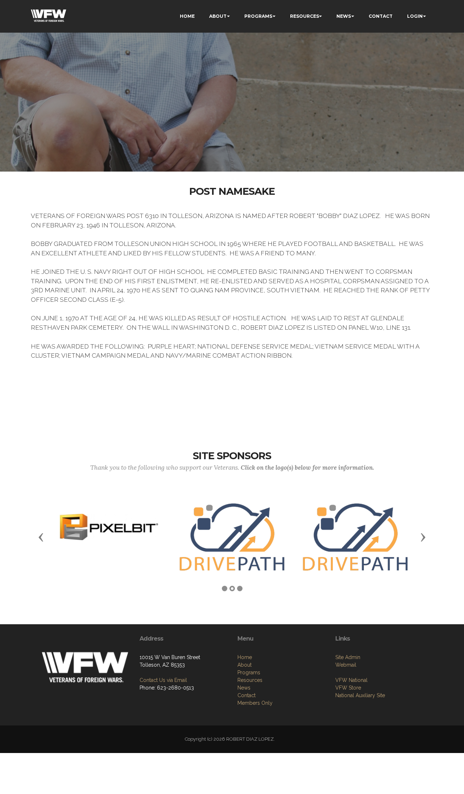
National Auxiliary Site (360, 695)
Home (244, 657)
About (244, 665)
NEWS (343, 16)
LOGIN (415, 16)
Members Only (255, 703)
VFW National (351, 680)
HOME (187, 16)
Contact (246, 695)
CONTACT (381, 16)
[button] (41, 537)
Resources (249, 680)
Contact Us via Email (163, 680)
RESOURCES (304, 16)
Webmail (345, 665)
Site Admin (347, 657)
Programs (248, 672)
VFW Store (348, 688)
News (243, 688)
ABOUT (218, 16)
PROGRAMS (258, 16)
